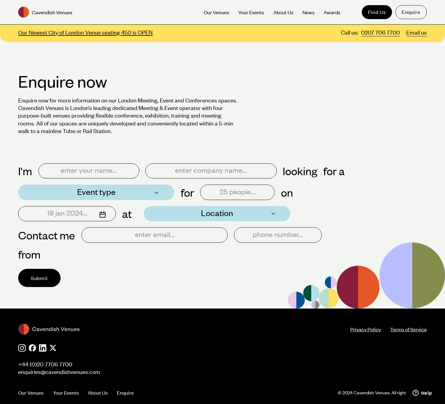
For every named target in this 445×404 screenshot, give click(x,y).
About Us (98, 392)
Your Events (66, 392)
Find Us (377, 11)
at (127, 213)
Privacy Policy (365, 329)
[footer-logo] (184, 329)
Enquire (411, 11)
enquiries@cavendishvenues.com (59, 372)
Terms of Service (408, 329)
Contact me (46, 235)
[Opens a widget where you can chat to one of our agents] (422, 393)
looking (300, 170)
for (187, 192)
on (287, 192)
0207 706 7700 (380, 32)
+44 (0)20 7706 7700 (45, 364)
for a (334, 170)
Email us (416, 32)
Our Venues (31, 392)
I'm (25, 170)
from (29, 254)
